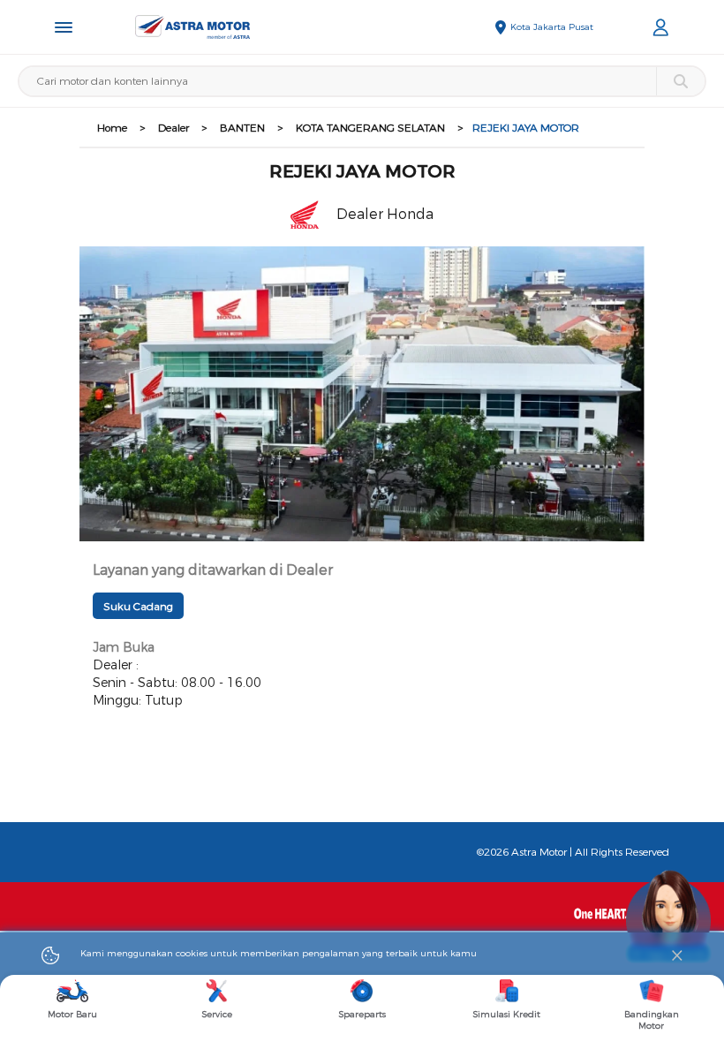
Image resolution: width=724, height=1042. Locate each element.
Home (112, 128)
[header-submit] (680, 81)
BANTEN (242, 128)
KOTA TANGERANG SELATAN (370, 128)
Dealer (173, 128)
